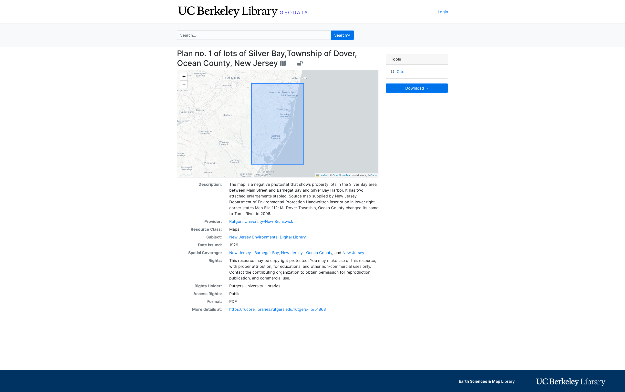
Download (415, 88)
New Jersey (353, 252)
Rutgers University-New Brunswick (261, 221)
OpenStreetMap (342, 175)
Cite (400, 71)
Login (443, 11)
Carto (373, 175)
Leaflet (323, 175)
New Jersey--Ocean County (306, 252)
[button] (184, 77)
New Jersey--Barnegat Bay (254, 252)
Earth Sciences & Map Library (487, 381)
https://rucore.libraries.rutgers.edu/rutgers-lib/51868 (277, 309)
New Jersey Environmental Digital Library (267, 237)
